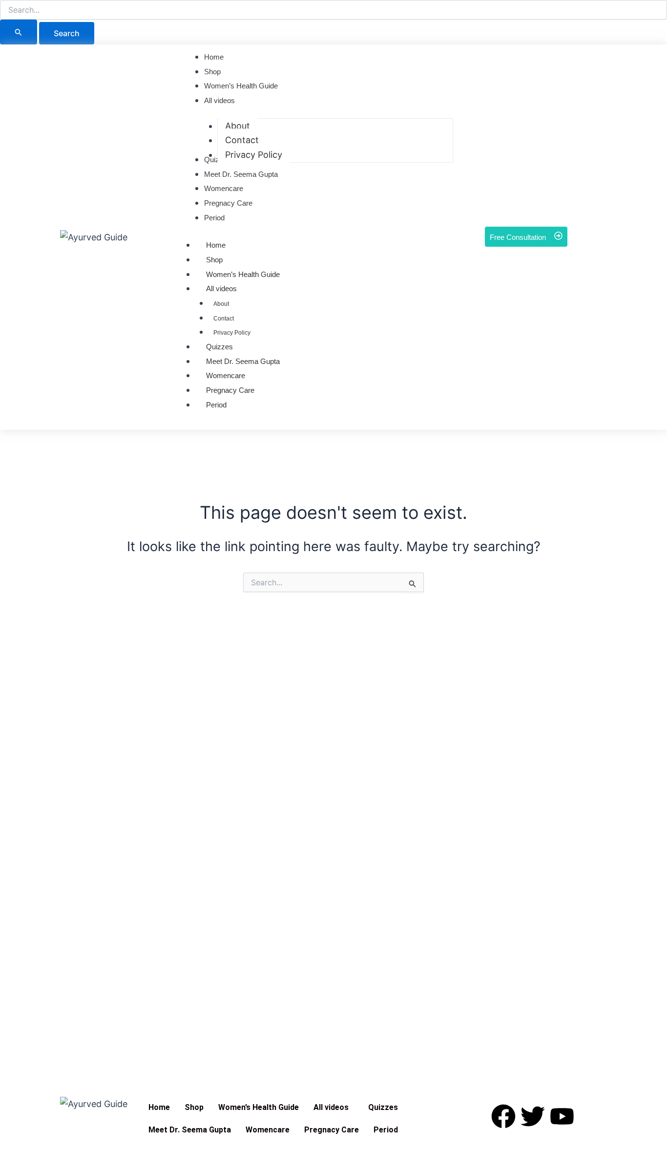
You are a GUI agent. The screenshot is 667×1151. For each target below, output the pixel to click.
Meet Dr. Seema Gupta (243, 361)
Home (216, 245)
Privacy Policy (231, 332)
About (221, 303)
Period (216, 405)
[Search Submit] (18, 32)
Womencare (225, 375)
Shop (214, 260)
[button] (333, 1107)
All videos (221, 288)
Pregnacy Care (230, 390)
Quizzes (219, 346)
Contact (223, 318)
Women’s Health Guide (258, 1107)
